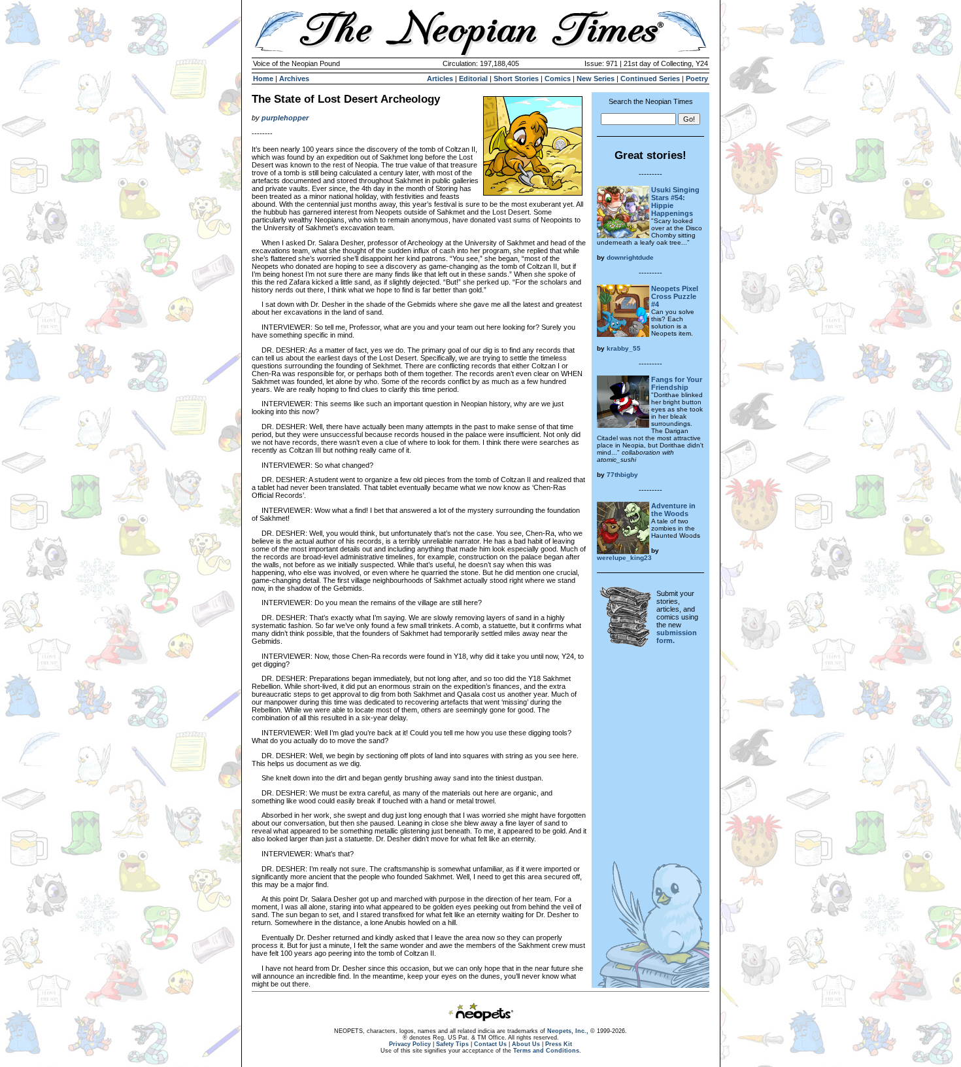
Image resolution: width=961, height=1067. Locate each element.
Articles (440, 78)
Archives (294, 78)
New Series (596, 78)
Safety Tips (452, 1044)
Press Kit (558, 1044)
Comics (558, 78)
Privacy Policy (410, 1044)
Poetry (697, 78)
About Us (526, 1044)
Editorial (473, 78)
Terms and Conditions (546, 1050)
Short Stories (516, 78)
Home (263, 78)
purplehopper (285, 118)
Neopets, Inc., (567, 1031)
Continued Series (650, 78)
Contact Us (490, 1044)
